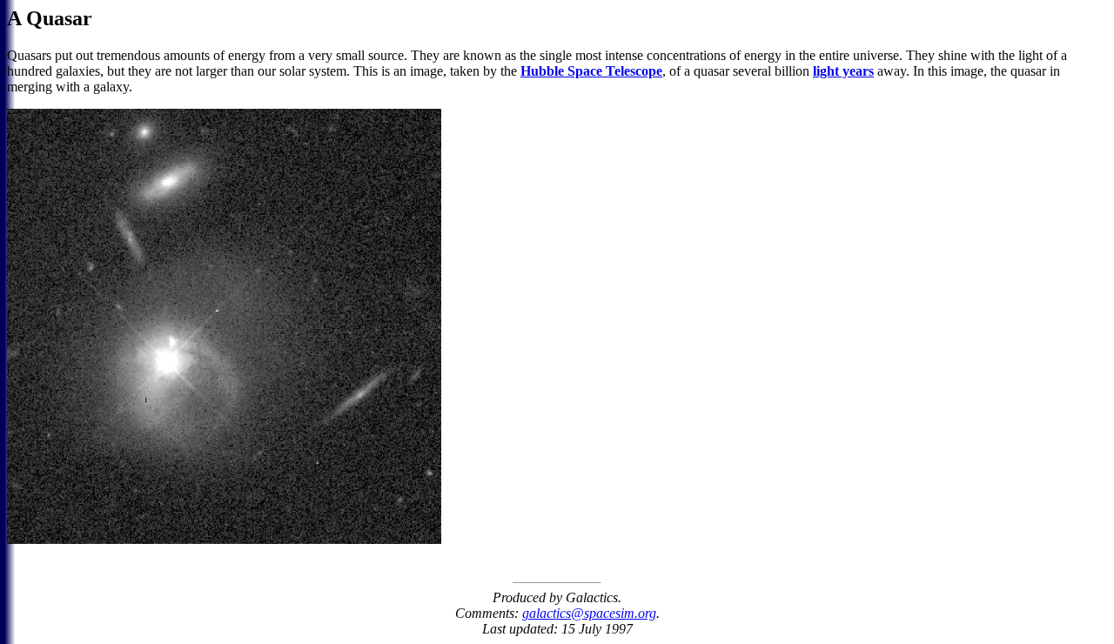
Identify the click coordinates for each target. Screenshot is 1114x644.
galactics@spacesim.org (589, 613)
